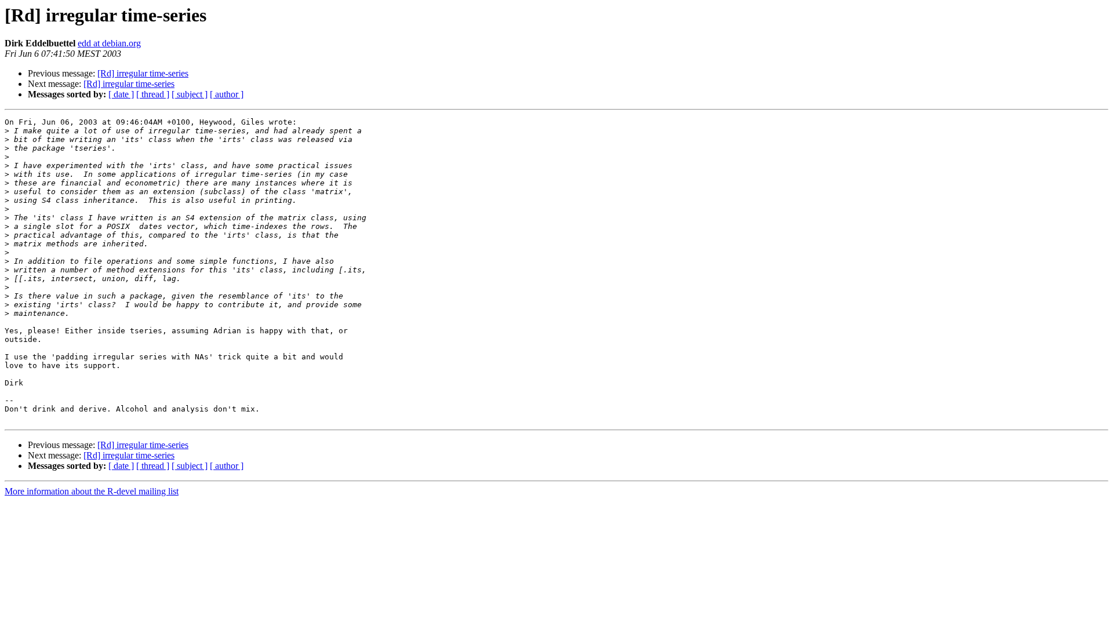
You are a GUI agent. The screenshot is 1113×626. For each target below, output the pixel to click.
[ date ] (121, 94)
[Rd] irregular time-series (142, 73)
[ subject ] (190, 94)
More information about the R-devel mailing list (92, 491)
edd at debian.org (109, 43)
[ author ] (226, 94)
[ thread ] (152, 94)
